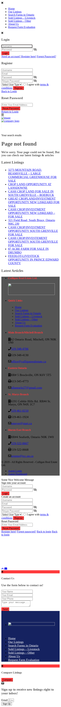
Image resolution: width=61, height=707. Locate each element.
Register (18, 88)
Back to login (44, 531)
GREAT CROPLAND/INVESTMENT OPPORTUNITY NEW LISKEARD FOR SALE (33, 202)
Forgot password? (26, 531)
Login (5, 53)
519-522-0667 (19, 443)
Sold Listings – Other (19, 20)
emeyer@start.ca (21, 423)
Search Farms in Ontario (21, 14)
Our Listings (15, 11)
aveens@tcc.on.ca (22, 456)
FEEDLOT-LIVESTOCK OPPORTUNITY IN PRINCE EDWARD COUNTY (33, 259)
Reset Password (11, 108)
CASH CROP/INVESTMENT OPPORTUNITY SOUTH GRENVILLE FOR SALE (33, 231)
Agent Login (15, 470)
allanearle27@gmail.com (26, 387)
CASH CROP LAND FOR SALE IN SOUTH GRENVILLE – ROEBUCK (31, 193)
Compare (7, 679)
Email (4, 700)
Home (11, 8)
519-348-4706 (19, 349)
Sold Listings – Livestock (21, 17)
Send (5, 609)
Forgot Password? (46, 56)
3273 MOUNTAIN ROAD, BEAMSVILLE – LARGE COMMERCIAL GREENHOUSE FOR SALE (32, 175)
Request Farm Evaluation (21, 27)
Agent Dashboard (17, 474)
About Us (13, 24)
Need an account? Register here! (18, 56)
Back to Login (9, 91)
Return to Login (9, 111)
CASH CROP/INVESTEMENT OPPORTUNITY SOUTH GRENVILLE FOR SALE (33, 241)
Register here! (8, 531)
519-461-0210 (19, 410)
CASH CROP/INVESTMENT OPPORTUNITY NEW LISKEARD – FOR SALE (31, 213)
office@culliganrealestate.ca (28, 361)
